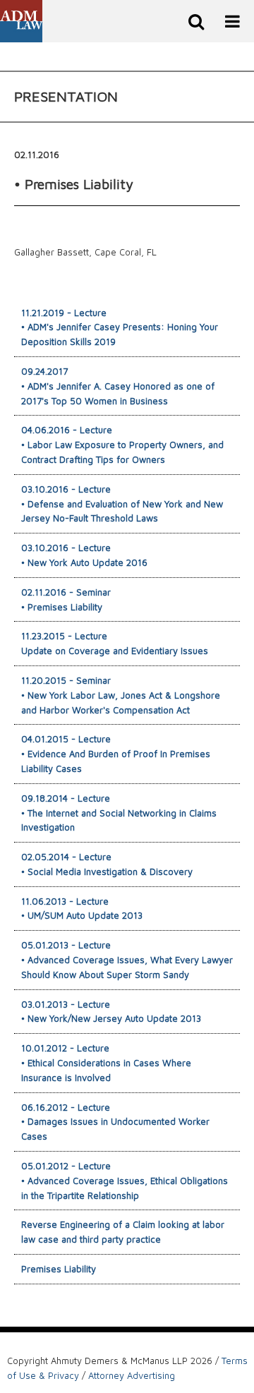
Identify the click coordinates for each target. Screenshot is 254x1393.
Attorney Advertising (131, 1375)
